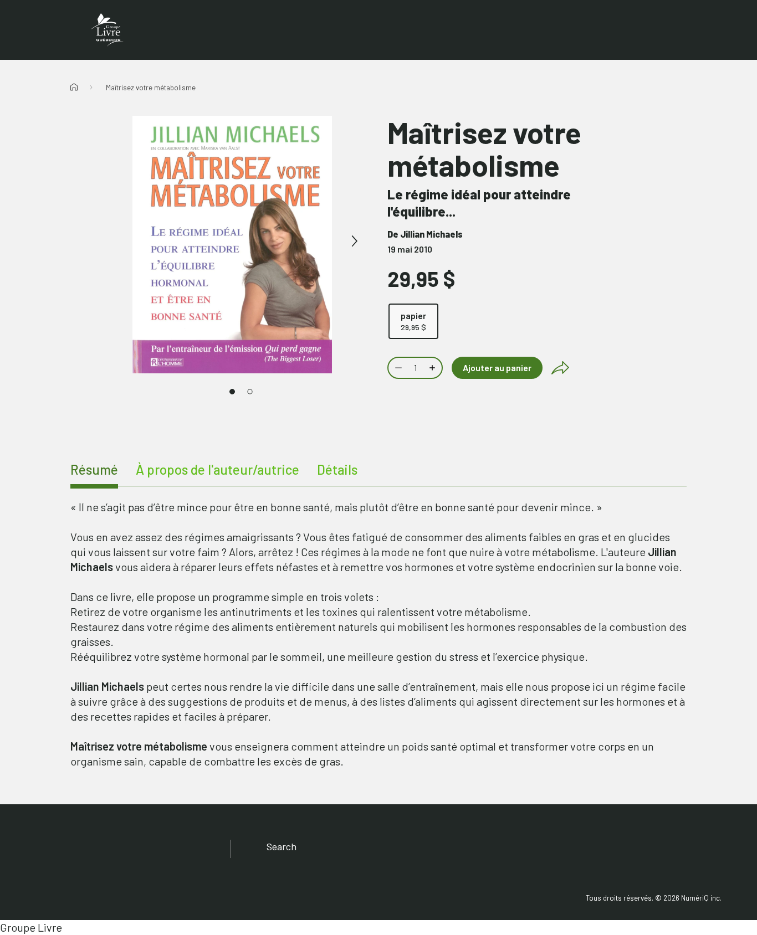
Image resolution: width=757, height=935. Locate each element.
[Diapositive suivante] (354, 241)
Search (281, 846)
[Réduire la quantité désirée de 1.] (397, 368)
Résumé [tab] (94, 469)
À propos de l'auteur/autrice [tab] (217, 469)
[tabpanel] (378, 634)
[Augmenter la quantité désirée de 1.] (433, 368)
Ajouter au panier (497, 367)
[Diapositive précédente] (110, 241)
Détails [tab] (337, 469)
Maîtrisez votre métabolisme (151, 87)
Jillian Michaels (431, 234)
